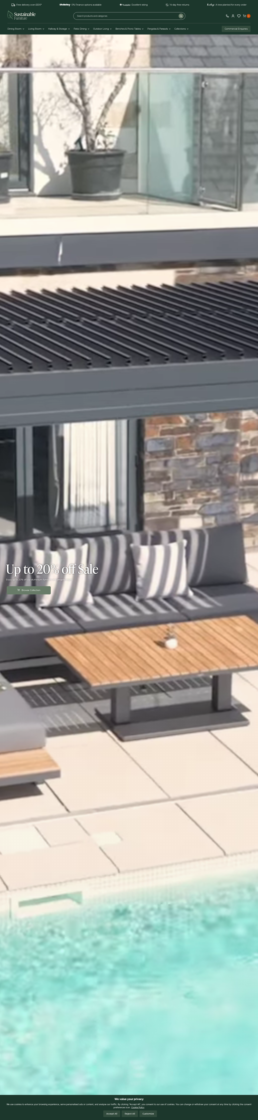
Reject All (130, 1113)
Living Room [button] (35, 28)
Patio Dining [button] (80, 28)
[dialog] (129, 1107)
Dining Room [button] (14, 28)
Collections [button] (180, 28)
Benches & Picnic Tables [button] (128, 28)
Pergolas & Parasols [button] (157, 28)
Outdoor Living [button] (101, 28)
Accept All (111, 1113)
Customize (148, 1113)
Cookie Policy (137, 1107)
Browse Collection (31, 590)
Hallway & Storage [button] (57, 28)
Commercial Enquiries (236, 28)
